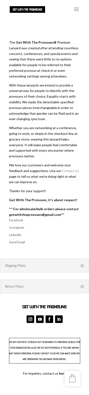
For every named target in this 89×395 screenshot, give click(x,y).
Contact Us (70, 171)
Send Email (17, 242)
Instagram (16, 227)
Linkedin (15, 235)
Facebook (16, 220)
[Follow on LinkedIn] (59, 319)
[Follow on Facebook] (49, 319)
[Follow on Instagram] (30, 319)
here (62, 373)
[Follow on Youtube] (40, 319)
